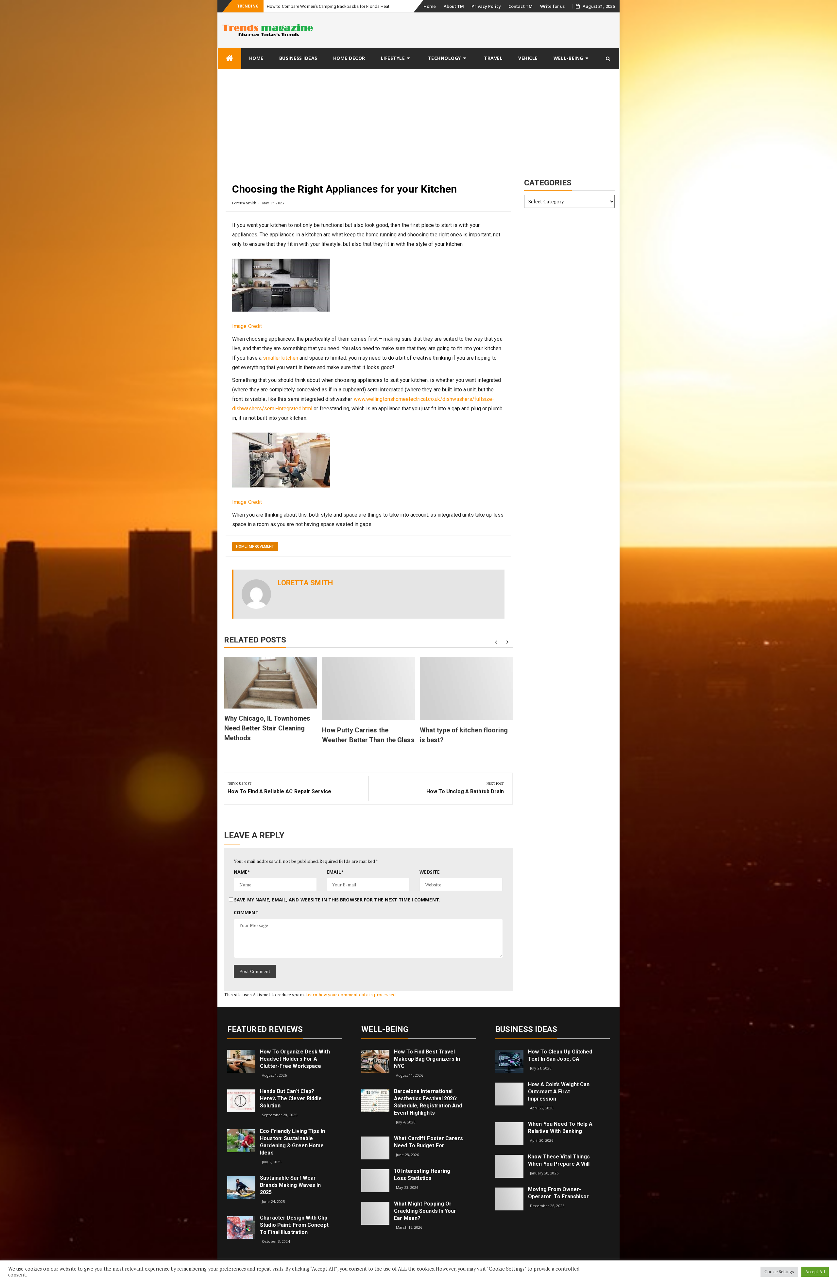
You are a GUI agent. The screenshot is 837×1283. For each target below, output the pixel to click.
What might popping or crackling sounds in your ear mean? (425, 1211)
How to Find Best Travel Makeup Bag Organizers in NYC (427, 1059)
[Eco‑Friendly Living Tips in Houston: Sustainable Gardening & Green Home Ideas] (241, 1140)
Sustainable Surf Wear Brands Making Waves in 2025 (290, 1185)
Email (335, 872)
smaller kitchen (280, 358)
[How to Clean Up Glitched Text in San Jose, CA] (509, 1060)
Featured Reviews (265, 1029)
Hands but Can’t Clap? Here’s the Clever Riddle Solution (291, 1098)
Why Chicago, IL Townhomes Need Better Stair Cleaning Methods (267, 728)
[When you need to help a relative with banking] (509, 1133)
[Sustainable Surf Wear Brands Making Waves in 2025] (241, 1187)
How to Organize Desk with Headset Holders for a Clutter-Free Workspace (295, 1059)
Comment (246, 912)
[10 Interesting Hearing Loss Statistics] (375, 1180)
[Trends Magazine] (229, 58)
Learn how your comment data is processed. (351, 994)
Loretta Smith (244, 202)
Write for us (552, 6)
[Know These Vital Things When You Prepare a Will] (509, 1166)
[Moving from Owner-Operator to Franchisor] (509, 1198)
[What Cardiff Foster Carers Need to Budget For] (375, 1147)
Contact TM (520, 6)
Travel (493, 58)
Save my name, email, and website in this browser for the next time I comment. (337, 900)
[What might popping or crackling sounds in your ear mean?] (375, 1213)
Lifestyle (393, 58)
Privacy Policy (486, 6)
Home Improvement (255, 546)
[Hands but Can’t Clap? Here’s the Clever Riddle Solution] (241, 1100)
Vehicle (528, 58)
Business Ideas (298, 58)
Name (242, 872)
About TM (454, 6)
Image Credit (247, 326)
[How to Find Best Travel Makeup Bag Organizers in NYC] (375, 1060)
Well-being (568, 58)
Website (429, 872)
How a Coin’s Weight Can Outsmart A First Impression (558, 1091)
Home (429, 6)
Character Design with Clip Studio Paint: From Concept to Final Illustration (294, 1225)
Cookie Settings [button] (779, 1271)
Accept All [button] (815, 1271)
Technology (444, 58)
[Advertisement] (418, 118)
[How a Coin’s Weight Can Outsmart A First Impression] (509, 1093)
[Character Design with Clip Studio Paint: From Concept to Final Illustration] (241, 1227)
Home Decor (349, 58)
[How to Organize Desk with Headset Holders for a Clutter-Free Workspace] (241, 1060)
